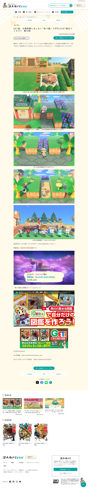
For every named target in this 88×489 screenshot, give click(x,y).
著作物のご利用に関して (8, 472)
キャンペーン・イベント (33, 462)
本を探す (21, 462)
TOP (14, 17)
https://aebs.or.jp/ (72, 484)
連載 (17, 17)
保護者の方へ (21, 470)
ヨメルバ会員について (65, 473)
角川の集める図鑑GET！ (21, 38)
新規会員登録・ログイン (67, 12)
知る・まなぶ (22, 17)
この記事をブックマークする (65, 38)
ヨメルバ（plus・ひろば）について (10, 470)
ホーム (5, 462)
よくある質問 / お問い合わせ (32, 470)
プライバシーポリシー (19, 472)
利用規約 (27, 472)
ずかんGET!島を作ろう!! (31, 17)
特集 (5, 466)
